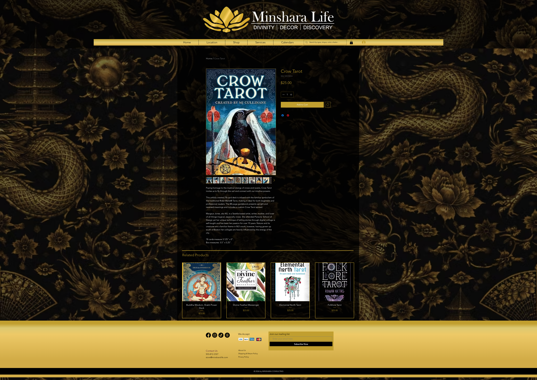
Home (209, 58)
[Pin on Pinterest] (288, 115)
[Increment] (291, 94)
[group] (268, 290)
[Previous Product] (179, 290)
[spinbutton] (287, 94)
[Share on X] (293, 115)
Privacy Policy (243, 357)
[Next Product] (357, 290)
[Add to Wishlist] (328, 105)
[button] (351, 42)
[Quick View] (201, 282)
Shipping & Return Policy (248, 353)
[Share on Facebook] (282, 115)
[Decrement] (283, 94)
